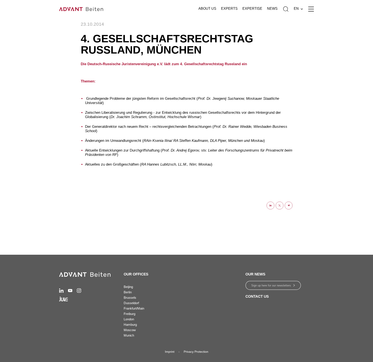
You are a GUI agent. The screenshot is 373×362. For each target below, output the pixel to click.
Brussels (130, 297)
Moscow (130, 330)
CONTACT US (257, 296)
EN (296, 8)
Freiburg (129, 314)
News (272, 8)
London (129, 319)
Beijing (128, 287)
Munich (129, 335)
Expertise (252, 8)
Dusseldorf (131, 303)
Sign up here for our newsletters (271, 285)
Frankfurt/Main (134, 308)
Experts (229, 8)
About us (207, 8)
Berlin (128, 292)
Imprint (169, 351)
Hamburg (130, 324)
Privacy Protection (196, 351)
